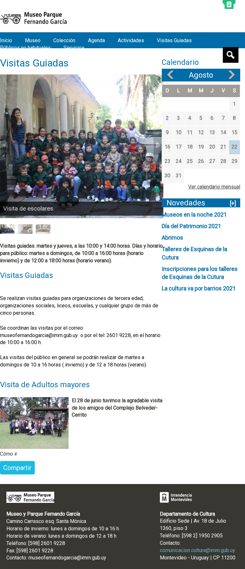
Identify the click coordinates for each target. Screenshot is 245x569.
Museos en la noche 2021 (194, 214)
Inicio (6, 40)
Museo (33, 40)
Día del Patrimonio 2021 (191, 226)
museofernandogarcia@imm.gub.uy (67, 558)
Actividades (131, 40)
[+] (233, 203)
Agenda (96, 40)
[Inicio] (33, 18)
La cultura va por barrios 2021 (199, 288)
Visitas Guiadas (174, 40)
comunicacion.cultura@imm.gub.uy (197, 550)
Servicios (74, 48)
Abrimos (172, 237)
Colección (64, 40)
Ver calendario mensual (214, 187)
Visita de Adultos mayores (45, 384)
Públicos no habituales (25, 48)
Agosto (201, 75)
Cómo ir (8, 454)
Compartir (17, 468)
